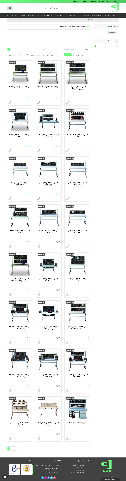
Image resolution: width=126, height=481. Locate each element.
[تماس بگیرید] (67, 102)
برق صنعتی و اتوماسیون (58, 16)
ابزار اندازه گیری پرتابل (112, 16)
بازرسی (81, 20)
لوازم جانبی (23, 16)
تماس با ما (101, 1)
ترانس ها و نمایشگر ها (43, 16)
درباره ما (109, 1)
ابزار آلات (15, 16)
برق (116, 20)
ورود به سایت (76, 1)
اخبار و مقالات (92, 1)
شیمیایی (109, 20)
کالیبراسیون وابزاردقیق (73, 16)
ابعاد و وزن (32, 16)
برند (9, 15)
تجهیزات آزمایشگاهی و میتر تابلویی (92, 16)
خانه (115, 1)
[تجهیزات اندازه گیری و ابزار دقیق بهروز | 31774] (115, 8)
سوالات (85, 1)
